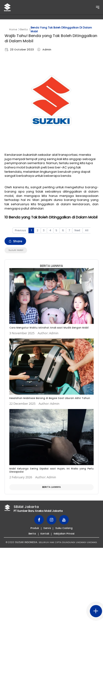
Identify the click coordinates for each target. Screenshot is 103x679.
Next (77, 230)
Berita (24, 29)
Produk (34, 528)
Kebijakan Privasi (64, 533)
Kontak (44, 533)
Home (13, 29)
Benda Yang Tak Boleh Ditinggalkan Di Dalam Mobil (61, 29)
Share (17, 241)
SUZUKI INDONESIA (26, 542)
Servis (47, 528)
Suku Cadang (64, 528)
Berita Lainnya (51, 487)
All (86, 230)
